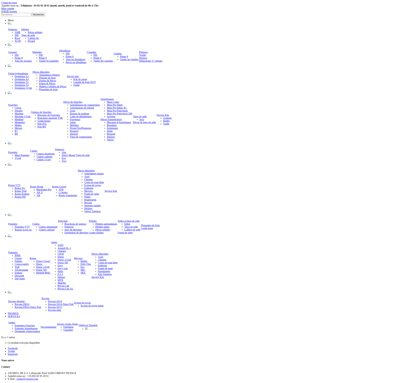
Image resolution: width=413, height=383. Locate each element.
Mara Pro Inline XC (117, 107)
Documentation (48, 327)
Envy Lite (63, 268)
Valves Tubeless (92, 211)
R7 (16, 131)
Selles (127, 224)
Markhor (19, 119)
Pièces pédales (35, 32)
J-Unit (18, 158)
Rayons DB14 (22, 304)
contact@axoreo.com (27, 379)
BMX (18, 255)
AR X (39, 192)
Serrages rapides (92, 205)
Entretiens (68, 327)
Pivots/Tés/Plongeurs (80, 128)
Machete (19, 113)
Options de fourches (41, 112)
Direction (63, 221)
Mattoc (18, 125)
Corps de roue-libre (94, 182)
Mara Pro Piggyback (117, 110)
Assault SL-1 (64, 248)
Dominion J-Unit (23, 88)
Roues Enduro (22, 194)
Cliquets (88, 179)
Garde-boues (43, 120)
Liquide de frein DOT (84, 82)
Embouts (88, 188)
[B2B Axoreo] (9, 11)
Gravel (18, 258)
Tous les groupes (23, 61)
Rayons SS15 (55, 307)
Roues (33, 258)
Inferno (61, 277)
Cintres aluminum (45, 153)
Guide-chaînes (96, 232)
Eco (83, 267)
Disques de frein (47, 77)
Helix (60, 271)
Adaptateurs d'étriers (49, 75)
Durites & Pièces (47, 80)
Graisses (167, 118)
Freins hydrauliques (18, 73)
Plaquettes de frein (48, 89)
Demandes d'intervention (27, 331)
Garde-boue (147, 228)
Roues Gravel (59, 186)
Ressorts (74, 131)
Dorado (18, 110)
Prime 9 (19, 58)
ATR (61, 189)
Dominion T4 (22, 85)
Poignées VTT (22, 226)
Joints (73, 122)
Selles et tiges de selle (129, 221)
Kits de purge (80, 79)
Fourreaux (75, 119)
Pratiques (13, 252)
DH (17, 35)
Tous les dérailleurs (75, 59)
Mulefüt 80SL (43, 272)
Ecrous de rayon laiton (92, 305)
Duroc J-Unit (43, 267)
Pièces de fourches (72, 102)
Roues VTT (14, 185)
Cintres (33, 150)
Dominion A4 (22, 79)
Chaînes (118, 53)
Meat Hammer (22, 155)
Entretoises (112, 128)
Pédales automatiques (106, 224)
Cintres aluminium (48, 226)
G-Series (63, 192)
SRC (83, 270)
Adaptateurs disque (94, 173)
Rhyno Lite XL (65, 288)
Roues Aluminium (68, 195)
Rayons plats (54, 310)
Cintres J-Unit (43, 159)
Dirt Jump (20, 278)
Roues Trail (20, 191)
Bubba (84, 261)
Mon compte (7, 8)
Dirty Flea (86, 264)
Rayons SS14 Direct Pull (61, 304)
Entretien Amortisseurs (26, 328)
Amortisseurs (107, 99)
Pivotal (31, 41)
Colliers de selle (132, 229)
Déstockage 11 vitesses (150, 61)
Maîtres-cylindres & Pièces (52, 86)
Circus (18, 107)
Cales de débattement (80, 116)
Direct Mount (68, 155)
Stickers (143, 58)
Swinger (111, 116)
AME (17, 32)
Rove (17, 38)
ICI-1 (60, 274)
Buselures (112, 125)
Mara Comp (113, 102)
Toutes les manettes (49, 61)
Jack (141, 119)
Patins (87, 196)
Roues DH (20, 196)
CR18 (61, 254)
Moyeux (88, 191)
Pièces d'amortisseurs (111, 119)
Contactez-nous (9, 2)
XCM (18, 41)
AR (38, 195)
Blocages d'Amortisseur (119, 122)
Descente (19, 275)
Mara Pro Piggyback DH (119, 113)
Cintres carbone (44, 156)
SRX (83, 272)
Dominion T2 (22, 82)
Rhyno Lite (63, 285)
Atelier (11, 322)
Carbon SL (33, 38)
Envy (60, 265)
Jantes (54, 242)
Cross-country (22, 264)
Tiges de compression (81, 136)
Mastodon (20, 122)
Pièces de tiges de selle (144, 122)
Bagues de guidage (79, 113)
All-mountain (21, 270)
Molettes (74, 125)
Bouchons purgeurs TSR (50, 118)
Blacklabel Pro (43, 189)
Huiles (166, 120)
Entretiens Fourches (25, 325)
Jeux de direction (73, 229)
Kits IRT (41, 126)
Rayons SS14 (55, 301)
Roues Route (36, 186)
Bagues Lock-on (23, 229)
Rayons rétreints (16, 301)
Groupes (12, 52)
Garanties (68, 329)
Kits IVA (42, 123)
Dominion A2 (22, 76)
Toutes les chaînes (129, 59)
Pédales (25, 29)
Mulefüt (62, 283)
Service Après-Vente (67, 324)
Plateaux (143, 52)
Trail (17, 267)
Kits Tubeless (105, 274)
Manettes (37, 52)
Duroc (39, 264)
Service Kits (163, 115)
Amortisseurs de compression (85, 105)
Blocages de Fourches (48, 115)
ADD (60, 245)
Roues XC (20, 188)
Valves (110, 139)
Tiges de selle (28, 35)
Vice (64, 161)
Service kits (73, 76)
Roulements (90, 199)
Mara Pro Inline (115, 105)
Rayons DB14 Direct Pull (28, 307)
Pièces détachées (41, 72)
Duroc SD (41, 270)
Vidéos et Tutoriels (87, 325)
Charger (62, 251)
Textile (142, 55)
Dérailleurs (64, 50)
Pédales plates (102, 226)
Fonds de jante (91, 194)
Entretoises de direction (76, 232)
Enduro (18, 272)
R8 (16, 134)
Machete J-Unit (22, 116)
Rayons (88, 202)
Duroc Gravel (43, 261)
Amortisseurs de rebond (82, 107)
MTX (60, 280)
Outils (76, 85)
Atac (64, 152)
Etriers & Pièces (47, 83)
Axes (72, 110)
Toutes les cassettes (103, 61)
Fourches (13, 105)
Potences (12, 29)
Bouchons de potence (75, 224)
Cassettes (91, 52)
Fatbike (18, 261)
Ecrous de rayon (92, 185)
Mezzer (18, 128)
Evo (64, 158)
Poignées (12, 152)
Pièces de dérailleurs (76, 62)
